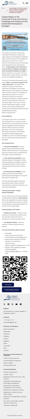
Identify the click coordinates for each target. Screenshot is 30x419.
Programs (6, 336)
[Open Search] (23, 3)
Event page (8, 284)
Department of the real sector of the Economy (14, 378)
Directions (6, 334)
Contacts (6, 350)
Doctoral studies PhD (10, 365)
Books (5, 343)
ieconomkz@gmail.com (10, 322)
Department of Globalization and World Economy (15, 397)
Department (7, 331)
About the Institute (9, 329)
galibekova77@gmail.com (18, 245)
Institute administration (10, 372)
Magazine (6, 341)
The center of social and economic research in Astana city (14, 402)
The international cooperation (12, 360)
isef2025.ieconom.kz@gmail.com (18, 237)
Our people (7, 345)
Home (3, 8)
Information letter (12, 290)
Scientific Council (8, 374)
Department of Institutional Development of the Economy (12, 386)
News (5, 348)
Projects (6, 338)
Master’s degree (8, 363)
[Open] (27, 3)
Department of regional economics (14, 390)
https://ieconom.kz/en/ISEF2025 (14, 235)
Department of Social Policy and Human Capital (13, 393)
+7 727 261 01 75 (9, 320)
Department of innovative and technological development (12, 382)
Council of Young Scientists (11, 358)
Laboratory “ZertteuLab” (11, 405)
